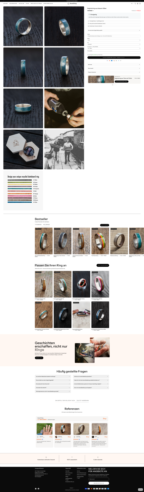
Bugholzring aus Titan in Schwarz (59, 255)
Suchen (78, 470)
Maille (49, 436)
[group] (72, 1)
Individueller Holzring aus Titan (40, 298)
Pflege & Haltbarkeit (92, 72)
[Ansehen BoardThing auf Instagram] (35, 489)
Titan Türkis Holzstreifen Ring (40, 255)
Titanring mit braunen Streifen (78, 255)
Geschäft (68, 468)
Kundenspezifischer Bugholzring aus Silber (98, 329)
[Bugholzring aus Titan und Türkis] (101, 79)
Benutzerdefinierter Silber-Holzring (78, 298)
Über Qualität (90, 68)
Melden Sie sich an (99, 483)
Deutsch (71, 487)
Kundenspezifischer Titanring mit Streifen (42, 329)
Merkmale (90, 64)
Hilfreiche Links (81, 468)
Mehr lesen (39, 357)
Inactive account (69, 436)
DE (131, 3)
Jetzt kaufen (104, 225)
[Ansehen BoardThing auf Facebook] (38, 489)
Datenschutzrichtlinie (81, 474)
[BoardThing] (72, 3)
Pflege (66, 476)
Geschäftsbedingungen (82, 472)
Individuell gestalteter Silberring (96, 298)
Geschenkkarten (69, 472)
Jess (85, 436)
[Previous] (3, 0)
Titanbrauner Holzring (114, 255)
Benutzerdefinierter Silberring (59, 298)
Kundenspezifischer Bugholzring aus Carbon (61, 329)
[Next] (140, 0)
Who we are (67, 474)
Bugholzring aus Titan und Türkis (123, 78)
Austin (104, 436)
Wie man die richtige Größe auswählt (95, 30)
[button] (6, 3)
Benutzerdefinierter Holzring (77, 329)
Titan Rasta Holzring (94, 255)
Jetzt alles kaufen (103, 265)
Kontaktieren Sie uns (69, 481)
